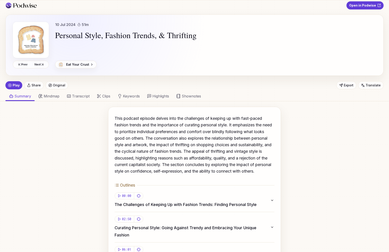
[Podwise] (21, 5)
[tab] (49, 96)
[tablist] (192, 96)
